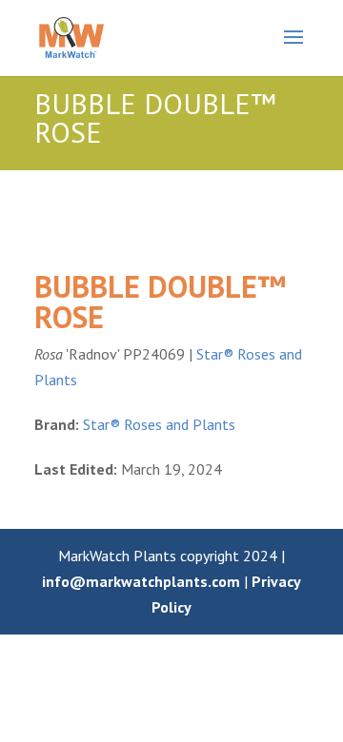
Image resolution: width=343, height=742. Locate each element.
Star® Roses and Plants (159, 424)
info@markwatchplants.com (141, 581)
